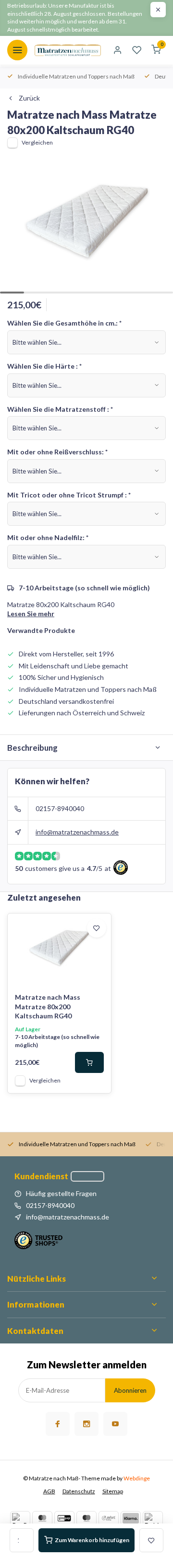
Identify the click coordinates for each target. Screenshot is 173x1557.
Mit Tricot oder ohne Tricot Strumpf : (69, 495)
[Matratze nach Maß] (68, 50)
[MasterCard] (42, 1518)
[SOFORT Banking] (109, 1518)
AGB (49, 1491)
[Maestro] (86, 1518)
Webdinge (137, 1478)
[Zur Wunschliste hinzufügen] (96, 927)
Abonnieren (130, 1390)
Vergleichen (37, 142)
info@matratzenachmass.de (77, 832)
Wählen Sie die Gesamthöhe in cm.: (64, 323)
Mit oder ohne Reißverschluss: (57, 452)
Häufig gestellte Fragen (61, 1193)
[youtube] (115, 1424)
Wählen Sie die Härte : (44, 366)
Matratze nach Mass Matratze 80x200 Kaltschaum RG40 (47, 1006)
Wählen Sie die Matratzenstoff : (60, 409)
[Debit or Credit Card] (153, 1518)
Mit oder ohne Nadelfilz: (47, 537)
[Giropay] (64, 1518)
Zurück (29, 98)
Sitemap (112, 1491)
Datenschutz (78, 1491)
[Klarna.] (131, 1518)
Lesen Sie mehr (30, 613)
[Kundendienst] (87, 1176)
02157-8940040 (60, 808)
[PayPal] (20, 1518)
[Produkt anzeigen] (89, 1062)
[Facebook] (58, 1424)
